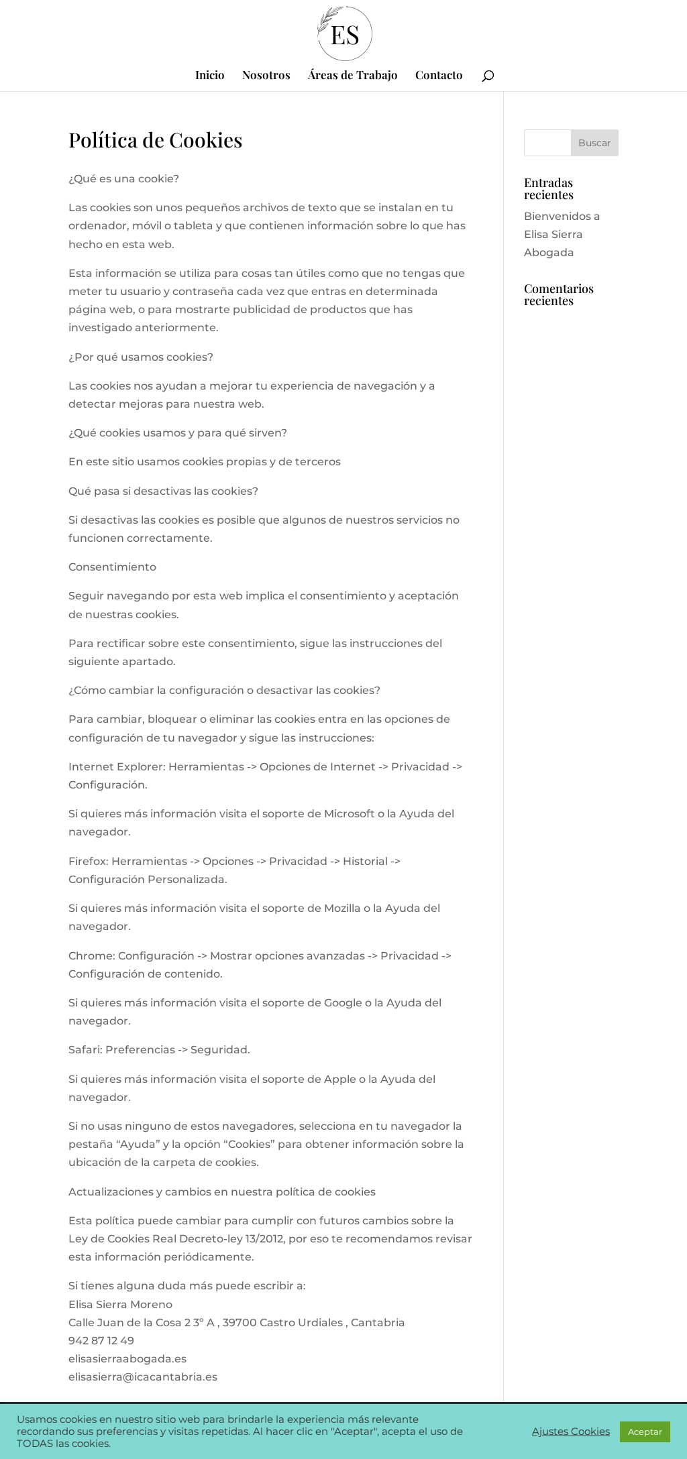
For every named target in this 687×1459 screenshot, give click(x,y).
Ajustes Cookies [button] (571, 1431)
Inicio (210, 76)
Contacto (439, 76)
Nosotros (266, 76)
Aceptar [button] (645, 1431)
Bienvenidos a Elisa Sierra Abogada (562, 234)
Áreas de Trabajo (353, 76)
